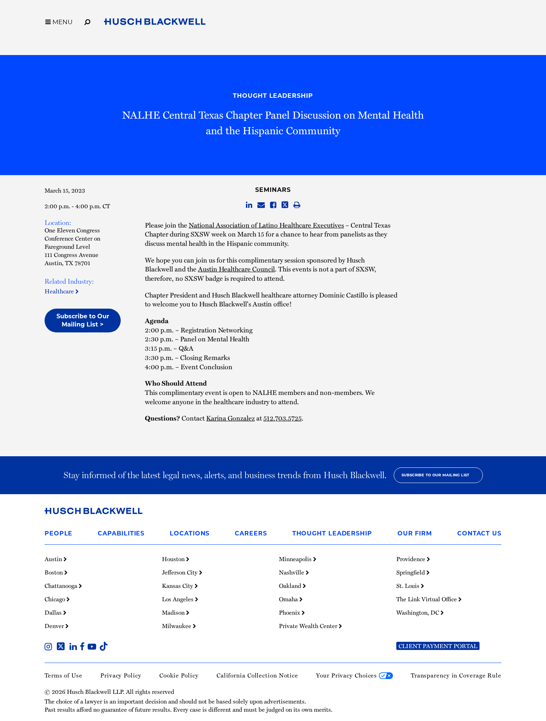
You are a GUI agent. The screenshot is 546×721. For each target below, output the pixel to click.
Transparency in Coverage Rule (456, 675)
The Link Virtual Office (427, 599)
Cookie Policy (179, 675)
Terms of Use (63, 675)
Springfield (411, 572)
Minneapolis (296, 559)
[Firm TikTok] (103, 647)
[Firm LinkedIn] (74, 647)
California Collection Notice (257, 675)
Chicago (55, 599)
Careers (251, 533)
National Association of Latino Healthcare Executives (266, 225)
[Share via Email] (261, 205)
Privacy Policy (121, 675)
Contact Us (479, 533)
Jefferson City (180, 572)
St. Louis (408, 586)
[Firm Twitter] (62, 647)
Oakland (291, 586)
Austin (54, 559)
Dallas (54, 612)
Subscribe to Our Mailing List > (82, 320)
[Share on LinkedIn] (249, 205)
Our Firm (414, 533)
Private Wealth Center (309, 626)
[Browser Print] (297, 205)
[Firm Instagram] (50, 647)
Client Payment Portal (438, 646)
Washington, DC (418, 612)
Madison (174, 612)
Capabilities (121, 533)
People (58, 533)
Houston (174, 559)
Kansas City (178, 586)
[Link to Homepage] (155, 23)
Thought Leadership (273, 95)
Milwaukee (177, 626)
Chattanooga (62, 586)
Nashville (292, 572)
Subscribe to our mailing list (435, 475)
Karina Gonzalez (230, 418)
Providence (411, 559)
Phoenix (290, 612)
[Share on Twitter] (285, 205)
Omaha (289, 599)
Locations (189, 533)
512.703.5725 (282, 418)
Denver (55, 626)
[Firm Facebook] (84, 647)
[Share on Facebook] (273, 205)
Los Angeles (178, 599)
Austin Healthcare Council (236, 269)
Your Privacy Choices (347, 675)
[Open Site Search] (87, 21)
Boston (54, 572)
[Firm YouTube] (93, 647)
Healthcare (60, 291)
